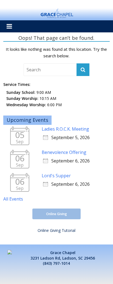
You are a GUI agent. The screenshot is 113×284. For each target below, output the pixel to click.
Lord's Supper (56, 176)
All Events (13, 199)
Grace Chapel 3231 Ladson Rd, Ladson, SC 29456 (62, 255)
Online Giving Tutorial (56, 230)
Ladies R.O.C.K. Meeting (65, 129)
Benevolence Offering (64, 152)
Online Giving (56, 214)
